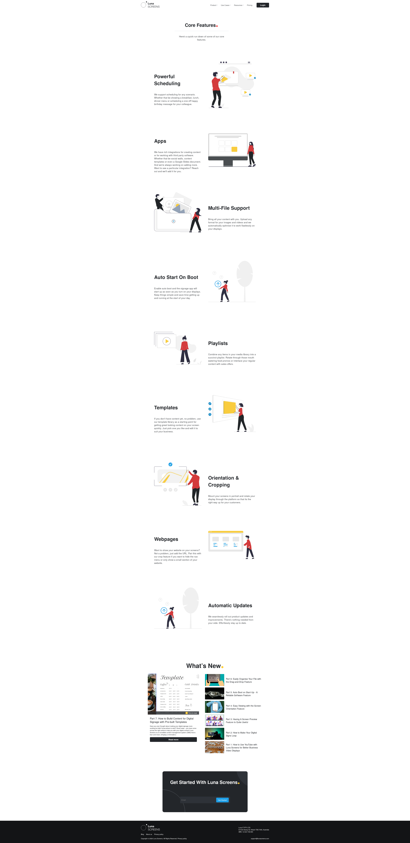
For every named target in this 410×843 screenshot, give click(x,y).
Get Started (222, 800)
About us (149, 834)
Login (262, 5)
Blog (142, 834)
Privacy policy (158, 834)
